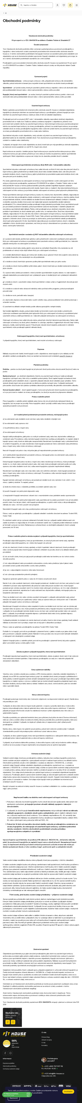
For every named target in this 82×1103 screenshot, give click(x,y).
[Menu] (76, 5)
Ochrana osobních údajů (11, 1069)
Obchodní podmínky (9, 1066)
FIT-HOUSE (7, 1022)
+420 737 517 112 (56, 1066)
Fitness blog (46, 1037)
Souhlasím (68, 1091)
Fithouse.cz (13, 1022)
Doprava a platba (8, 1063)
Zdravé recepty (47, 1040)
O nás (43, 1043)
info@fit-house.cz (56, 1073)
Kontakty (45, 1045)
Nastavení (14, 1098)
